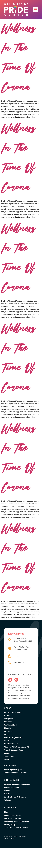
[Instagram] (10, 680)
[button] (35, 9)
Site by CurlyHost (9, 838)
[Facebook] (16, 680)
